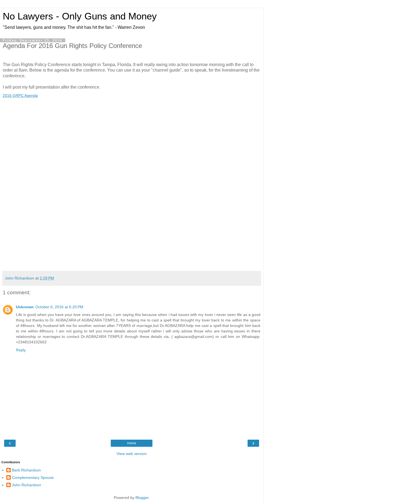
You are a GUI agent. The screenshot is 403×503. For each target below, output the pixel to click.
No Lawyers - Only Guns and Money (80, 16)
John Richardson (26, 485)
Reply (21, 350)
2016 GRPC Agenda (20, 95)
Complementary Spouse (33, 477)
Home (131, 443)
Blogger (142, 497)
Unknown (25, 307)
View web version (132, 453)
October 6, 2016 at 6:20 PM (59, 307)
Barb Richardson (26, 470)
